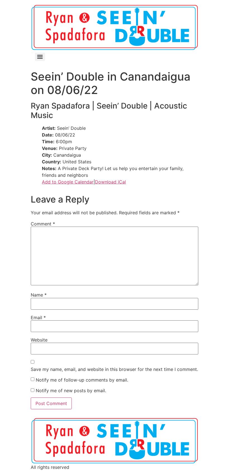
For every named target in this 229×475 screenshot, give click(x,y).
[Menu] (40, 57)
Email (38, 317)
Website (39, 340)
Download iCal (110, 182)
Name (39, 295)
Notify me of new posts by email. (71, 390)
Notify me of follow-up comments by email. (82, 380)
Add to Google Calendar (68, 182)
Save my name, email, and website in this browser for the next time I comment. (114, 369)
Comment (43, 224)
